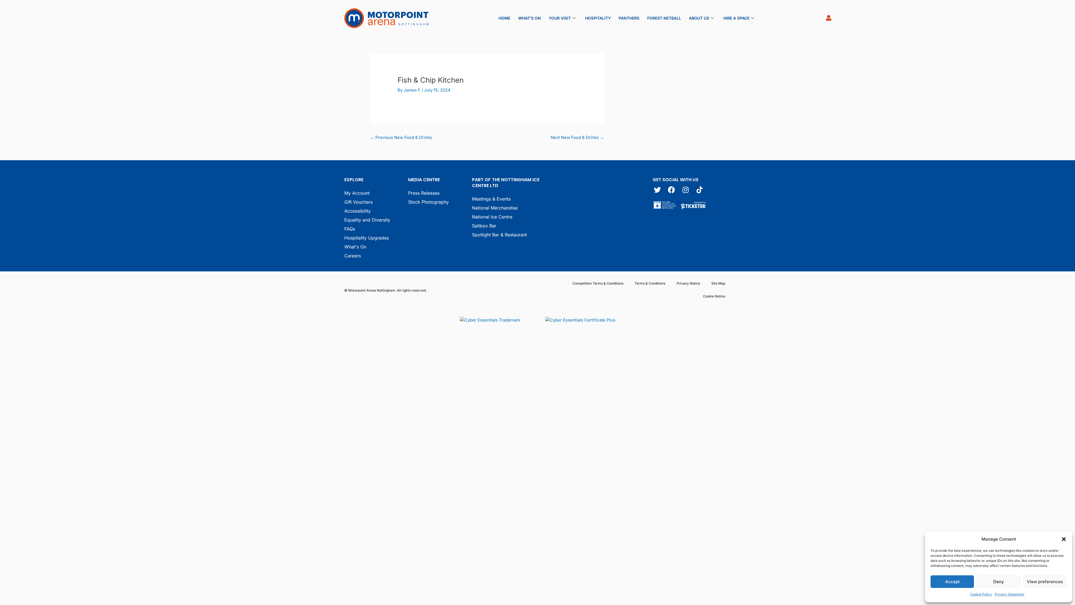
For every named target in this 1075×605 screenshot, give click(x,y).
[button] (1064, 539)
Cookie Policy (981, 594)
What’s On (529, 18)
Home (504, 18)
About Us (699, 18)
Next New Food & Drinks (577, 137)
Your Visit (560, 18)
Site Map (718, 283)
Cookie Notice (714, 296)
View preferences (1045, 581)
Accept (952, 581)
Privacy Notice (688, 283)
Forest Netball (664, 18)
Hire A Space (736, 18)
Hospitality (598, 18)
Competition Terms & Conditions (597, 283)
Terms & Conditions (650, 283)
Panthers (629, 18)
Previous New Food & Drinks (401, 137)
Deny (998, 581)
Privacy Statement (1009, 594)
